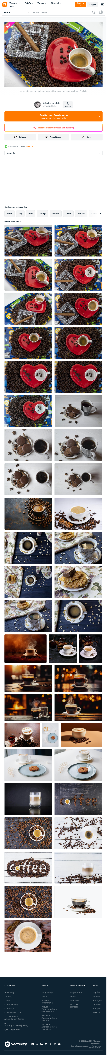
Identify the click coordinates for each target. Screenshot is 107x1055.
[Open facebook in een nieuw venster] (32, 1043)
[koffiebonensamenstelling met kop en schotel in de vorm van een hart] (28, 341)
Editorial (55, 3)
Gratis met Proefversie (53, 116)
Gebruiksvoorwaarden (78, 1044)
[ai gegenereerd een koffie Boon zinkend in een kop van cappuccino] (81, 733)
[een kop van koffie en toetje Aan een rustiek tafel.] (78, 546)
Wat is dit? (30, 146)
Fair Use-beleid (92, 1046)
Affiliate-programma (47, 1000)
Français (95, 1007)
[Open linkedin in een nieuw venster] (41, 1043)
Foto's (28, 3)
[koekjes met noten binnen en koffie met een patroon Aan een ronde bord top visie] (50, 733)
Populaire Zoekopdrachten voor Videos (49, 1025)
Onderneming (11, 1003)
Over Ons (74, 999)
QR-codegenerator (13, 1028)
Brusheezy (9, 991)
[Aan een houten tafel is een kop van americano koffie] (28, 676)
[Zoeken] (93, 12)
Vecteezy (8, 995)
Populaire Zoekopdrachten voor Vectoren (49, 1007)
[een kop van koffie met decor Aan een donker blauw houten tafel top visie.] (28, 546)
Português (95, 999)
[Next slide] (96, 212)
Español (94, 995)
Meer (11, 6)
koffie (9, 212)
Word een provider (74, 1004)
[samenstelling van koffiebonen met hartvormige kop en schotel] (28, 239)
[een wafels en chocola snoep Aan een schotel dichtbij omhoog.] (78, 581)
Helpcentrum (76, 991)
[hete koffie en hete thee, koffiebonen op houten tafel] (22, 733)
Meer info (11, 151)
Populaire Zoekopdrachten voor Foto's (49, 1016)
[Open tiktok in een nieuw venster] (50, 1043)
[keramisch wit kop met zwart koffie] (90, 647)
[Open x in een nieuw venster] (55, 1043)
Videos (40, 3)
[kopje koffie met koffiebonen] (78, 900)
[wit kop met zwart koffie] (63, 647)
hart (30, 212)
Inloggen (92, 4)
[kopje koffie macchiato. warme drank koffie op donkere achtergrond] (28, 798)
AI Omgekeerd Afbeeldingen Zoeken (14, 1016)
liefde (68, 212)
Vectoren (13, 3)
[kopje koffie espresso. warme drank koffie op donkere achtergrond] (78, 798)
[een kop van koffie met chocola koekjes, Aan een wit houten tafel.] (78, 410)
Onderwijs (9, 1007)
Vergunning (47, 991)
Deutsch (95, 1003)
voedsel (55, 212)
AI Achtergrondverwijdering (16, 1022)
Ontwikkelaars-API (12, 1011)
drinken (81, 212)
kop (20, 212)
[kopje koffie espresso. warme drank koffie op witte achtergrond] (78, 832)
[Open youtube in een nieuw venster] (59, 1043)
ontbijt (42, 212)
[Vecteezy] (4, 4)
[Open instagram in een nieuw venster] (37, 1043)
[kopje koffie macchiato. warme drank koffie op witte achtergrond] (78, 866)
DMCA (44, 995)
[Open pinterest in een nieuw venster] (46, 1043)
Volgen (68, 106)
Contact (73, 995)
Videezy (8, 999)
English (94, 991)
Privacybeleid (94, 1044)
